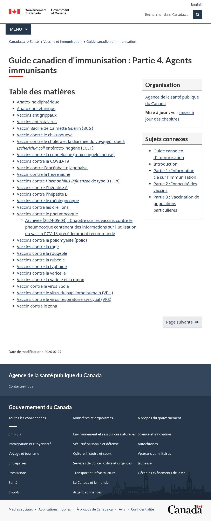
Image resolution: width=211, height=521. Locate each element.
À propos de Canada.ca (95, 509)
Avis (122, 509)
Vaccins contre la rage (38, 246)
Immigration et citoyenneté (30, 444)
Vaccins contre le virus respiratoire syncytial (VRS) (64, 299)
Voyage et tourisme (24, 453)
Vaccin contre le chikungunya (45, 135)
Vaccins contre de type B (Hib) (68, 181)
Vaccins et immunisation (62, 41)
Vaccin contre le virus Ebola (43, 286)
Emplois (15, 434)
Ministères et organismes (93, 418)
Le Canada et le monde (91, 482)
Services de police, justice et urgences (102, 463)
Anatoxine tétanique (36, 108)
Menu (20, 29)
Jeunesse (145, 463)
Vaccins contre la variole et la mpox (50, 279)
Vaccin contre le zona (37, 306)
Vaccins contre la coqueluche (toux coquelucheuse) (66, 154)
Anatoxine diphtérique (38, 102)
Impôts (14, 492)
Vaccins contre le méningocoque (48, 200)
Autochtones (148, 444)
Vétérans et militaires (154, 453)
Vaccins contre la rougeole (42, 253)
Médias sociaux (21, 509)
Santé (34, 41)
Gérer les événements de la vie (161, 473)
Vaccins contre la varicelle (41, 273)
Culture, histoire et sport (92, 453)
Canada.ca (17, 41)
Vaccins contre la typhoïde (42, 266)
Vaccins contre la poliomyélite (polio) (52, 240)
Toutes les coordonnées (27, 418)
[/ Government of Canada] (39, 12)
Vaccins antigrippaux (37, 115)
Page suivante (179, 322)
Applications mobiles (55, 509)
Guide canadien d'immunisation (111, 41)
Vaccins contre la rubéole (41, 260)
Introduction (165, 164)
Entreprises (18, 463)
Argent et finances (87, 492)
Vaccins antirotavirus (37, 121)
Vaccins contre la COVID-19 (43, 161)
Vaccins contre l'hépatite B (42, 194)
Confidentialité (142, 509)
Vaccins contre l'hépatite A (42, 187)
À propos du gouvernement (159, 418)
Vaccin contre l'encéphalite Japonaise (52, 168)
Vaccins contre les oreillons (43, 207)
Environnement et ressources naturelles (104, 434)
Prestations (18, 473)
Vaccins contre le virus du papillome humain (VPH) (65, 293)
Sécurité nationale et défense (96, 444)
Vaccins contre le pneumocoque (47, 214)
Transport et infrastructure (94, 473)
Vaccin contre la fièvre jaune (43, 174)
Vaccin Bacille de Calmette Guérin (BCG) (55, 128)
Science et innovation (154, 434)
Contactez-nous (21, 386)
